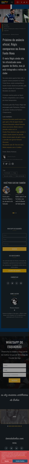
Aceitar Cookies (20, 461)
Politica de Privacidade (21, 456)
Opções (7, 461)
